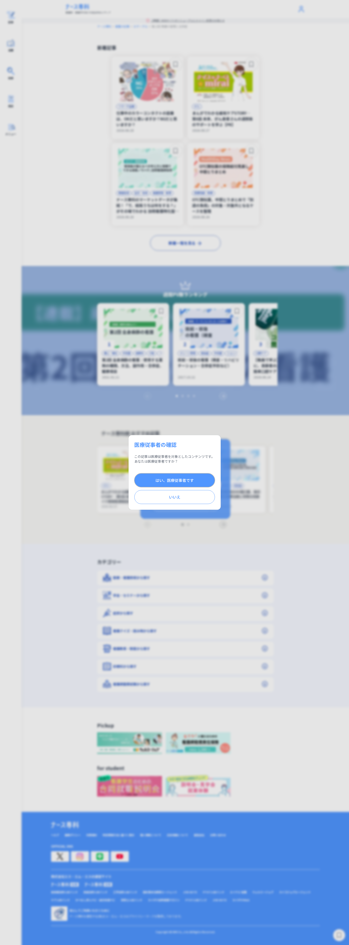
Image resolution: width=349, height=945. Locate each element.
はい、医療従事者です (174, 480)
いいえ (174, 497)
